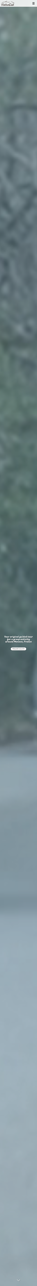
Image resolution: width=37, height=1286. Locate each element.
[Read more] (18, 1280)
